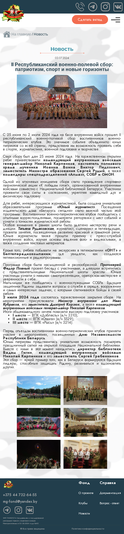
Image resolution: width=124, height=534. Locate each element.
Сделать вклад (90, 19)
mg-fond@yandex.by (20, 501)
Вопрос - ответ (109, 503)
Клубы (83, 503)
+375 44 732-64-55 (20, 495)
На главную (21, 34)
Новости (84, 513)
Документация (110, 492)
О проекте (86, 492)
